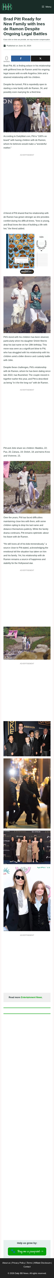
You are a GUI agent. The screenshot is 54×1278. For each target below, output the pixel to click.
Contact (27, 1266)
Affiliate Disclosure (42, 1263)
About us (6, 1263)
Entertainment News (31, 997)
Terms (29, 1263)
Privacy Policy (18, 1263)
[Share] (20, 58)
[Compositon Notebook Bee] (27, 274)
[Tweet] (40, 58)
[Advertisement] (27, 184)
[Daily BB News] (6, 7)
